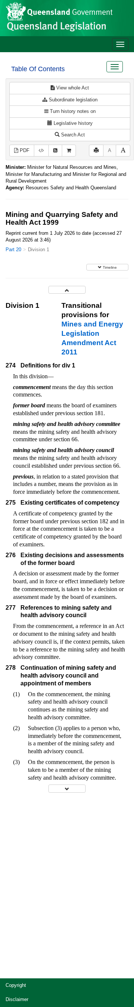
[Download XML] (41, 151)
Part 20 (13, 249)
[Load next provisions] (67, 788)
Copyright (16, 985)
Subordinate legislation (72, 99)
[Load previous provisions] (67, 290)
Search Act (72, 135)
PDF (23, 150)
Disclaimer (17, 999)
